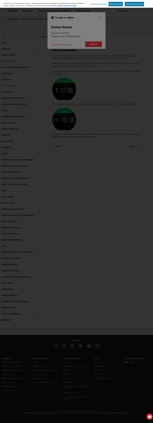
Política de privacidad (70, 5)
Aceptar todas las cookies (134, 4)
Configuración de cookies (98, 4)
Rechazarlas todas (116, 4)
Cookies (59, 5)
